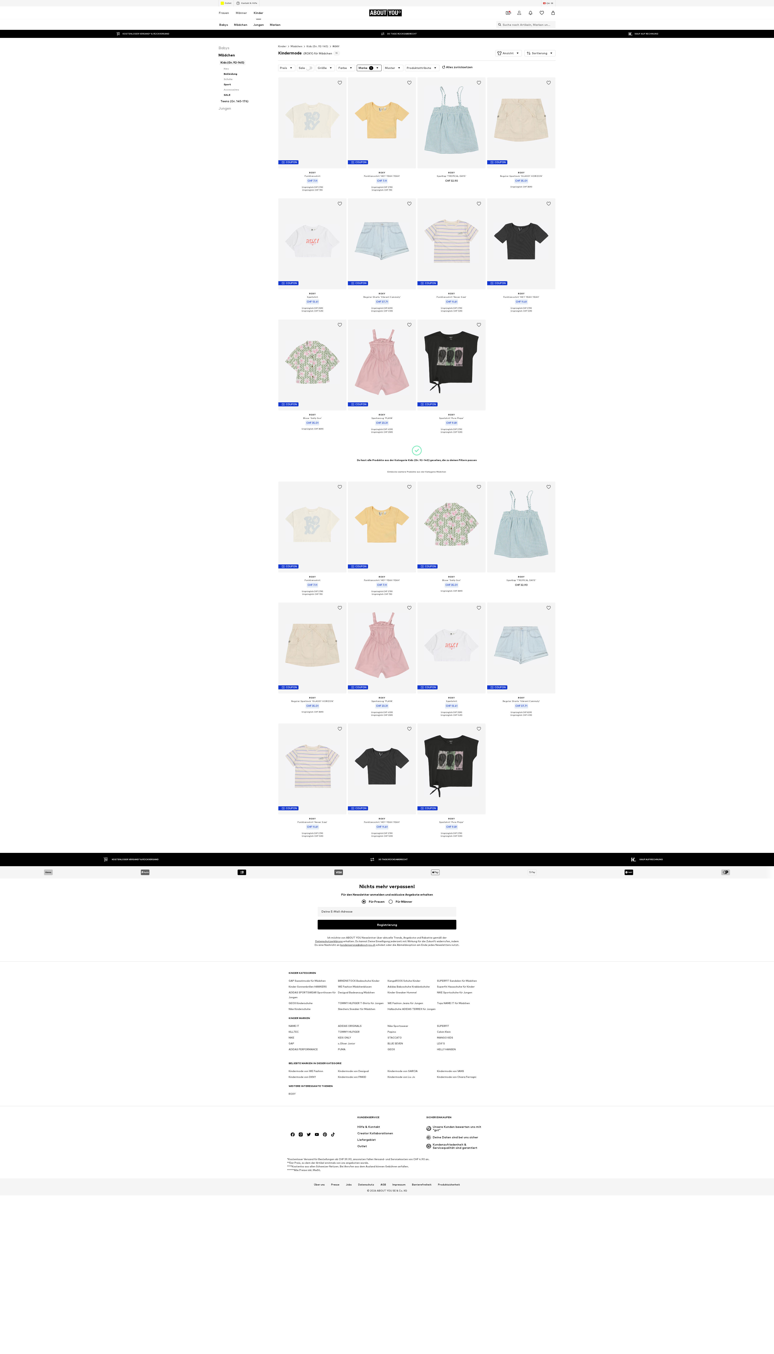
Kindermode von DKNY (302, 1076)
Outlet (228, 3)
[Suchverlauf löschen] (552, 24)
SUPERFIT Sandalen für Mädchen (457, 980)
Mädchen (296, 46)
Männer (241, 13)
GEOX (391, 1049)
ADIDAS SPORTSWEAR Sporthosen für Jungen (312, 995)
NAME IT (294, 1025)
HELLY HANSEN (446, 1049)
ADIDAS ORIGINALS (350, 1025)
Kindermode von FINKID (352, 1076)
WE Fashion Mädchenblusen (355, 986)
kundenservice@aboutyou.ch (357, 944)
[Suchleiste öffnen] (498, 24)
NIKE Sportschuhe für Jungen (454, 992)
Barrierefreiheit (422, 1184)
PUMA (341, 1049)
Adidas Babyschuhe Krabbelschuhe (409, 986)
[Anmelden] (519, 12)
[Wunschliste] (541, 12)
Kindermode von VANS (450, 1071)
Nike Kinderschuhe (300, 1009)
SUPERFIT (443, 1025)
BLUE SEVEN (395, 1043)
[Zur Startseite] (310, 1119)
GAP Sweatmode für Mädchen (307, 980)
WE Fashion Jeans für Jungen (405, 1003)
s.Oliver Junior (346, 1043)
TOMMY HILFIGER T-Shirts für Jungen (361, 1003)
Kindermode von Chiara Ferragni (456, 1076)
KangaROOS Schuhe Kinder (404, 980)
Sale (302, 68)
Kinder (258, 13)
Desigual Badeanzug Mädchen (356, 992)
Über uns (319, 1184)
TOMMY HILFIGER (349, 1031)
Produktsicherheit (449, 1184)
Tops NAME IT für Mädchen (453, 1003)
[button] (508, 53)
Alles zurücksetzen (459, 67)
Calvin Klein (444, 1031)
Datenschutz (366, 1184)
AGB (383, 1184)
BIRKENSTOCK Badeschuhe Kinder (359, 980)
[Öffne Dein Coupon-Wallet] (508, 12)
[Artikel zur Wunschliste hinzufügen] (339, 82)
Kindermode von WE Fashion (306, 1071)
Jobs (349, 1184)
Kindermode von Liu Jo (401, 1076)
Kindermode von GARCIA (403, 1071)
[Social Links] (292, 1134)
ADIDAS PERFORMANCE (303, 1049)
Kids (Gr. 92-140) (317, 46)
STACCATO (395, 1037)
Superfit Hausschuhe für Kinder (456, 986)
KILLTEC (294, 1031)
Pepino (392, 1031)
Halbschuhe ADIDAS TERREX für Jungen (412, 1009)
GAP (291, 1043)
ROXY (336, 46)
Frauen (224, 13)
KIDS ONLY (344, 1037)
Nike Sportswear (398, 1025)
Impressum (399, 1184)
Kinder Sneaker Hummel (402, 992)
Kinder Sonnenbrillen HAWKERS (308, 986)
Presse (335, 1184)
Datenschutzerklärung (329, 941)
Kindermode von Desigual (353, 1071)
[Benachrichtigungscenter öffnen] (530, 12)
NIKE (291, 1037)
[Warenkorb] (553, 12)
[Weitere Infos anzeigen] (312, 193)
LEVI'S (441, 1043)
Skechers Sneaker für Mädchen (356, 1009)
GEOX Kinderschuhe (301, 1003)
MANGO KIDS (445, 1037)
